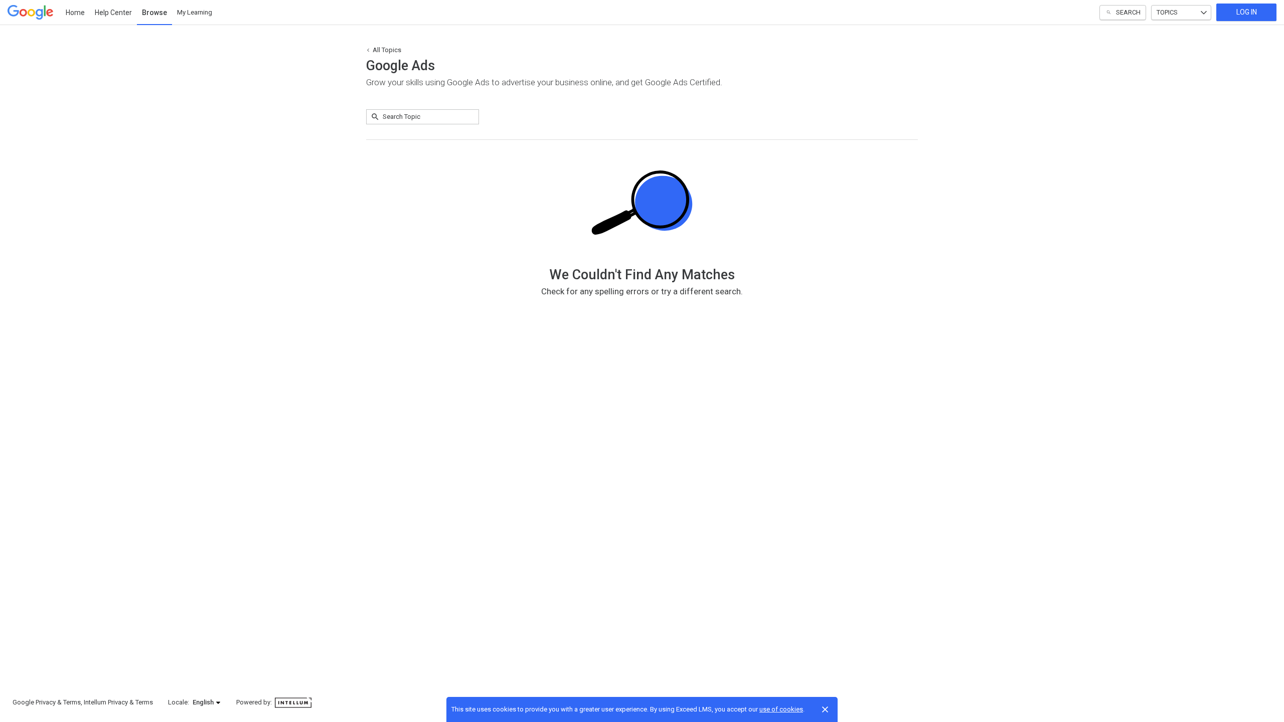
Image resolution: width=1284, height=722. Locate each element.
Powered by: (254, 702)
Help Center (113, 13)
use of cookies (781, 709)
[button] (207, 702)
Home (75, 13)
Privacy (46, 702)
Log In (1246, 12)
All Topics (387, 50)
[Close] (825, 709)
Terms (72, 702)
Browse (154, 13)
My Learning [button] (194, 12)
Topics (1167, 12)
